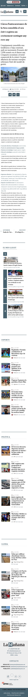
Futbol (3, 348)
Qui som (3, 5)
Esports (4, 405)
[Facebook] (8, 676)
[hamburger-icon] (24, 11)
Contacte (17, 5)
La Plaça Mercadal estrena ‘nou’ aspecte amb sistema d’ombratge (16, 297)
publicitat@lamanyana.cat (18, 668)
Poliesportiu (5, 363)
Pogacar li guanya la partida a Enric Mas (18, 381)
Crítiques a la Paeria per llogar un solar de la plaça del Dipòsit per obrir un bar (18, 574)
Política (4, 446)
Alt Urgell (11, 91)
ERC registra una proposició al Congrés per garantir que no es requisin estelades (18, 467)
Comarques (17, 91)
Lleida (3, 554)
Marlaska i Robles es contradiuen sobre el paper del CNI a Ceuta (18, 516)
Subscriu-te (10, 5)
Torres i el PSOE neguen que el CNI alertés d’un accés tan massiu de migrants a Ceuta (18, 484)
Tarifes (23, 5)
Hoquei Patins (5, 390)
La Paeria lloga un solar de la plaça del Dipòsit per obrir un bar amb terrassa (16, 313)
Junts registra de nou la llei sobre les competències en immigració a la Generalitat (18, 500)
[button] (21, 11)
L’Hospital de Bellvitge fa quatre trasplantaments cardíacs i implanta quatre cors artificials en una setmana (16, 280)
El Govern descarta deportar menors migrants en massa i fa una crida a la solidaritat (18, 450)
